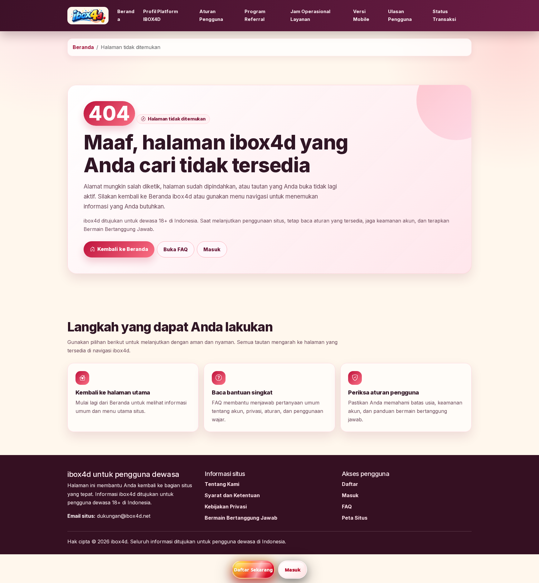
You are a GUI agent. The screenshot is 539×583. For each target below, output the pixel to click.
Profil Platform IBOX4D (160, 15)
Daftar (350, 484)
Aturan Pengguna (211, 15)
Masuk (212, 249)
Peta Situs (354, 518)
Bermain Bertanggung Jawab (241, 518)
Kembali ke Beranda (122, 249)
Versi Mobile (361, 15)
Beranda (125, 15)
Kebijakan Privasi (226, 506)
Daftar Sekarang (253, 569)
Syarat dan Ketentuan (232, 495)
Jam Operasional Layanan (310, 15)
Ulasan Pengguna (400, 15)
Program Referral (255, 15)
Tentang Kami (222, 484)
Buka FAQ (175, 249)
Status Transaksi (444, 15)
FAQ (347, 506)
